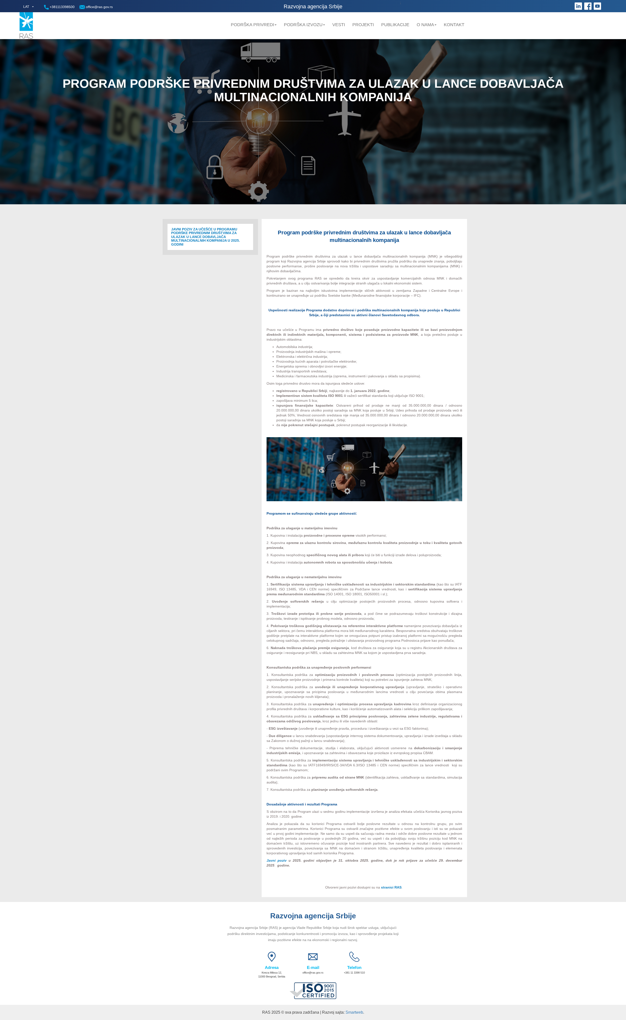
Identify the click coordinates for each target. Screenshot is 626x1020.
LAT (26, 7)
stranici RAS (391, 887)
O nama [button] (425, 24)
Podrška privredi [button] (252, 24)
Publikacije (395, 24)
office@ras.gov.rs (99, 7)
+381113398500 (62, 7)
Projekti (363, 24)
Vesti (338, 24)
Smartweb (354, 1012)
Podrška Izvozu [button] (303, 24)
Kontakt (454, 24)
